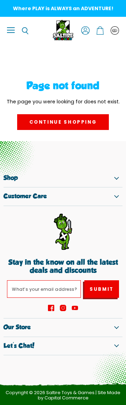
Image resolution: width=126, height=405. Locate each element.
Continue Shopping (63, 122)
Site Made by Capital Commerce (79, 395)
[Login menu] (114, 30)
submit (102, 289)
